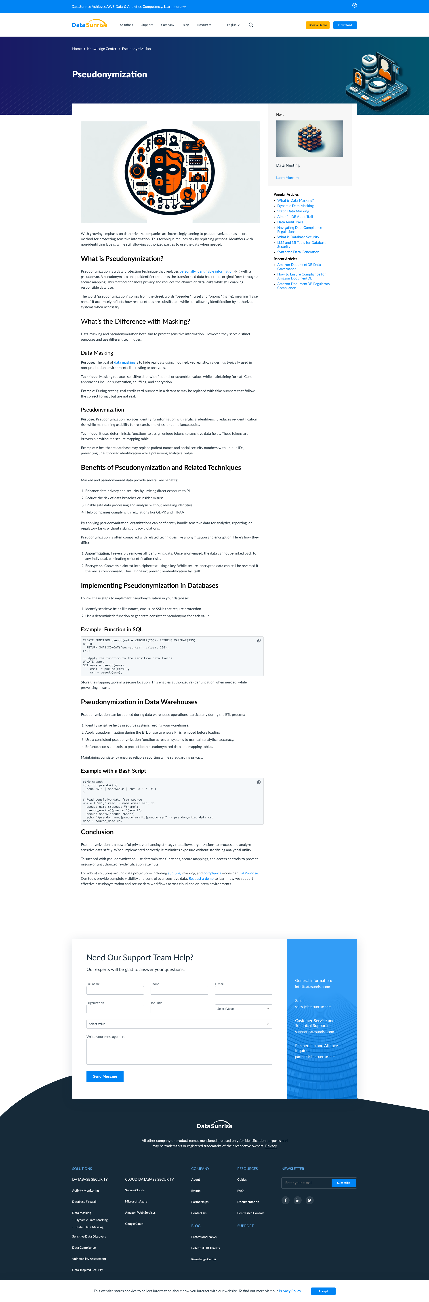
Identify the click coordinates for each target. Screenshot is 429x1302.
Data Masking (81, 1213)
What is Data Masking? (295, 200)
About (195, 1179)
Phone (155, 984)
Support (147, 25)
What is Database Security (298, 237)
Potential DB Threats (205, 1248)
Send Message (105, 1076)
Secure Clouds (135, 1190)
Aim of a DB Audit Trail (295, 217)
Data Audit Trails (290, 222)
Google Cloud (134, 1223)
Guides (242, 1179)
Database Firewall (84, 1201)
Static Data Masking (293, 211)
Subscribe (344, 1183)
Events (195, 1190)
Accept (323, 1291)
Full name (93, 984)
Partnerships (199, 1202)
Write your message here (105, 1037)
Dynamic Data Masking (295, 206)
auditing (174, 873)
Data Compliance (84, 1247)
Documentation (248, 1202)
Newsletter (293, 1169)
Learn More (285, 178)
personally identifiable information (206, 271)
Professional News (204, 1237)
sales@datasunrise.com (313, 1007)
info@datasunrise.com (312, 987)
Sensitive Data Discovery (89, 1236)
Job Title (156, 1003)
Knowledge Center (101, 49)
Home (77, 49)
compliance (212, 873)
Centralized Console (250, 1213)
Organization (95, 1003)
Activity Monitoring (85, 1190)
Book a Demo (318, 25)
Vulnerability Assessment (89, 1259)
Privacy (271, 1146)
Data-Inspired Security (87, 1270)
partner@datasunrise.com (315, 1057)
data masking (124, 362)
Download (345, 25)
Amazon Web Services (140, 1212)
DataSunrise (248, 873)
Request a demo (201, 878)
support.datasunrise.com (314, 1032)
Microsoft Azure (136, 1201)
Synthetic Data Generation (298, 252)
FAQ (240, 1190)
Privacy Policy (290, 1291)
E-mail (219, 984)
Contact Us (198, 1213)
